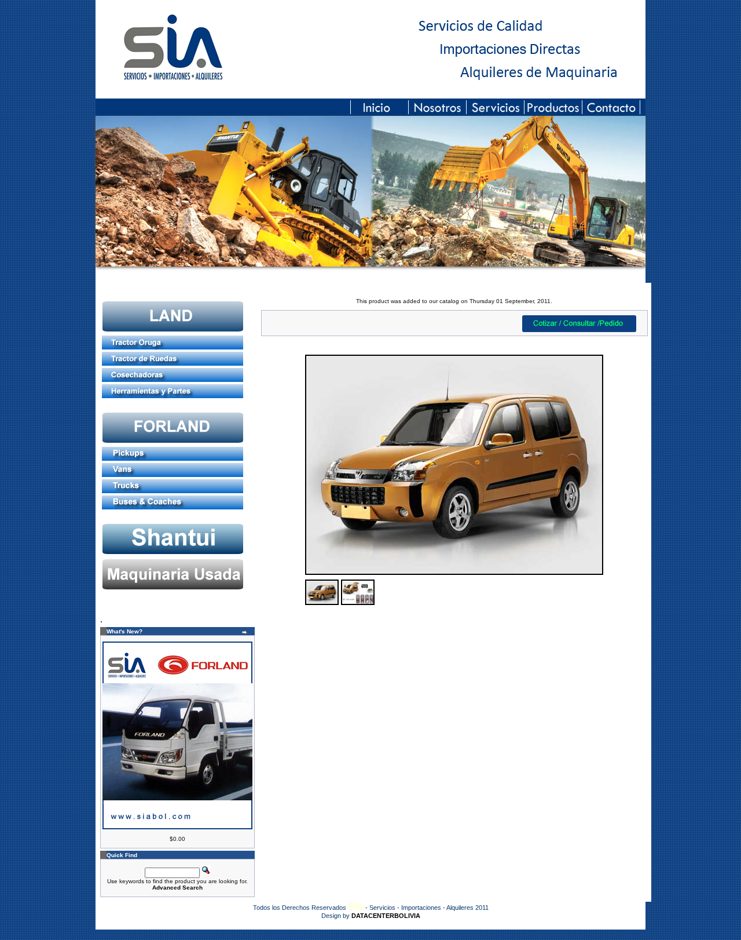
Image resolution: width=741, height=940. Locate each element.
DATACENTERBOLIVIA (385, 915)
